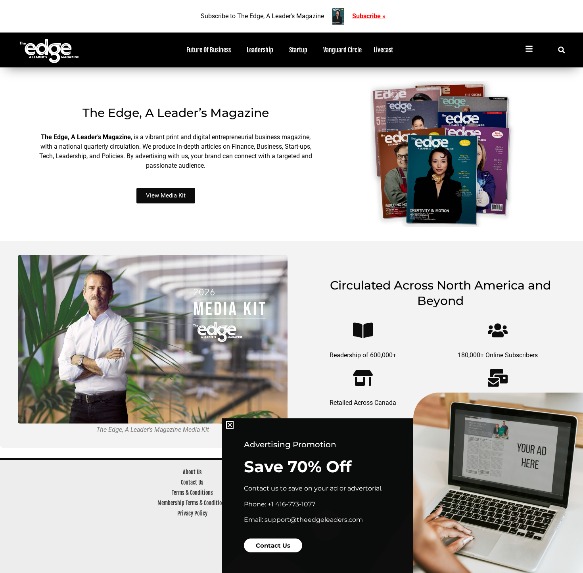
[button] (230, 425)
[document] (291, 286)
